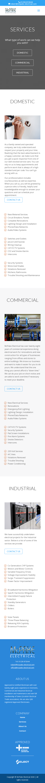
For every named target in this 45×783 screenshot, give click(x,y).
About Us (23, 726)
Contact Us (13, 199)
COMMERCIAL (22, 62)
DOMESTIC (22, 52)
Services (22, 722)
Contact (22, 731)
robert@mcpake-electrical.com (22, 664)
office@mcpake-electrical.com (22, 667)
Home (22, 717)
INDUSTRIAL (22, 72)
